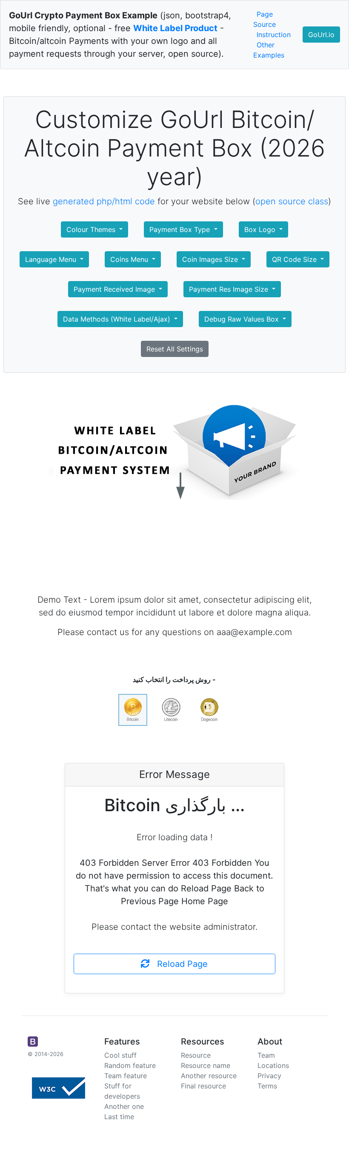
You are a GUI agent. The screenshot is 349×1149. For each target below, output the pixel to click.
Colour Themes (91, 229)
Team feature (125, 1075)
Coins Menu (130, 259)
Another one (124, 1106)
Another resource (209, 1075)
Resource (196, 1055)
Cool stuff (120, 1055)
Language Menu (51, 259)
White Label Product (175, 28)
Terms (267, 1086)
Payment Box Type (180, 229)
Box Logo (260, 229)
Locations (273, 1065)
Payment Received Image (115, 289)
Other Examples (268, 50)
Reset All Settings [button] (174, 349)
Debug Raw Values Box (242, 319)
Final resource (203, 1086)
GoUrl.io (321, 34)
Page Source (264, 19)
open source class (291, 201)
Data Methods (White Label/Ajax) (117, 319)
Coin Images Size (211, 259)
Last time (119, 1116)
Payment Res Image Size (229, 289)
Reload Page (178, 964)
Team (266, 1055)
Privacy (269, 1075)
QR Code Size (295, 259)
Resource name (205, 1065)
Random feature (130, 1065)
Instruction (274, 34)
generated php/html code (104, 201)
